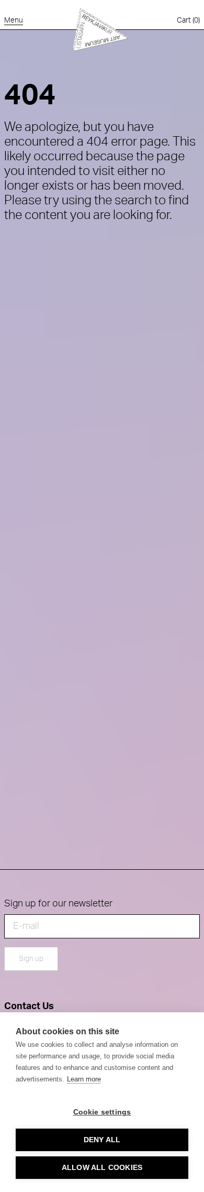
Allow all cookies (102, 1168)
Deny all (102, 1140)
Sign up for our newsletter (58, 904)
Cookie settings (102, 1112)
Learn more (84, 1079)
